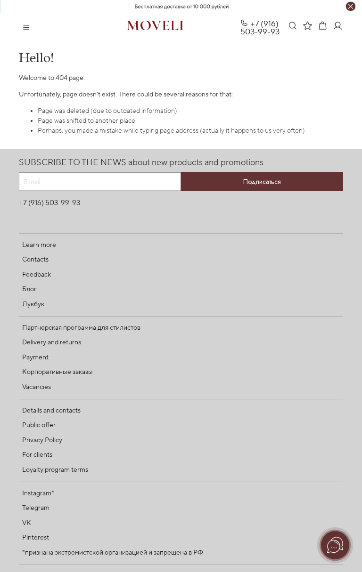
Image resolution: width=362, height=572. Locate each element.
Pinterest (35, 537)
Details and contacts (51, 410)
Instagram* (38, 493)
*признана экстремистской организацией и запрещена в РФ (112, 552)
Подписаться (262, 181)
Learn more (39, 245)
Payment (35, 357)
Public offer (39, 425)
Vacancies (36, 387)
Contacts (35, 259)
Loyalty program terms (55, 470)
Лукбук (33, 304)
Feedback (36, 274)
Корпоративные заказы (57, 372)
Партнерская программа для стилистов (81, 328)
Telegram (35, 508)
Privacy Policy (42, 440)
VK (26, 523)
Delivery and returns (51, 342)
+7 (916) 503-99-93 (260, 27)
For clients (37, 455)
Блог (29, 289)
